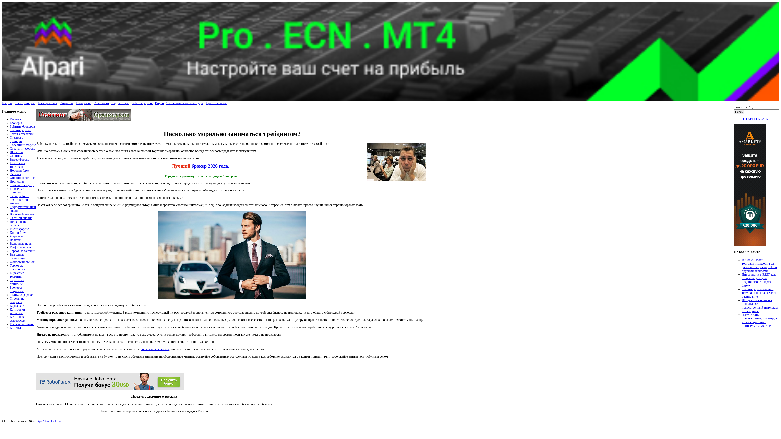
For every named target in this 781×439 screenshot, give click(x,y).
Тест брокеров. (25, 103)
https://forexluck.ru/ (48, 421)
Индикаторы (120, 103)
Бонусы (7, 103)
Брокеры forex (47, 103)
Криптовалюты (216, 103)
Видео (159, 103)
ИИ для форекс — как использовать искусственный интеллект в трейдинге (760, 305)
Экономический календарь (184, 103)
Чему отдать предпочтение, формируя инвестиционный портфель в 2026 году (759, 320)
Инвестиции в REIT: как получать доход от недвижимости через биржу (759, 280)
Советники (101, 103)
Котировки (83, 103)
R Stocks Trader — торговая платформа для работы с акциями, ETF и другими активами (759, 265)
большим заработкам (155, 349)
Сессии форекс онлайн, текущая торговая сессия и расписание (760, 292)
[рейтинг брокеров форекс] (83, 119)
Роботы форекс (142, 103)
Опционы (66, 103)
